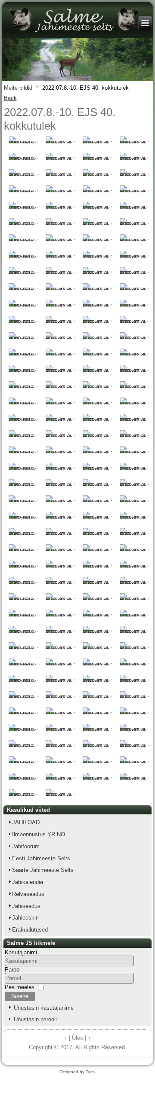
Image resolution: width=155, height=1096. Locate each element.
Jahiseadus (26, 906)
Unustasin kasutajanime (44, 1008)
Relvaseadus (28, 894)
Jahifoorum (26, 846)
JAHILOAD (26, 822)
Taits (90, 1071)
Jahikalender (27, 882)
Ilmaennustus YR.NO (38, 834)
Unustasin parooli (35, 1019)
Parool (13, 969)
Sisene (19, 996)
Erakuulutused (30, 929)
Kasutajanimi (21, 952)
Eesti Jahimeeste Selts (41, 858)
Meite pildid (18, 87)
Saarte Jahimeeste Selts (43, 870)
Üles (77, 1038)
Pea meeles (19, 987)
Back (10, 98)
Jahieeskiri (25, 917)
